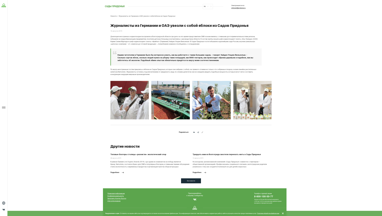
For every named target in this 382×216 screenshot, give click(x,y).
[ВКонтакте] (194, 132)
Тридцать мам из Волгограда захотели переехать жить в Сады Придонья (227, 154)
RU (205, 6)
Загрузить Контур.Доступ (116, 198)
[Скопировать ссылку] (202, 132)
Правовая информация (116, 193)
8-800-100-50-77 (263, 196)
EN (208, 6)
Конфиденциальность (115, 196)
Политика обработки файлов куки (268, 213)
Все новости (191, 181)
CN (211, 6)
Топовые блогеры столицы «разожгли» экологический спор (138, 154)
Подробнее (114, 172)
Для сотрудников (113, 201)
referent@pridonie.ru (238, 8)
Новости (113, 16)
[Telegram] (198, 132)
